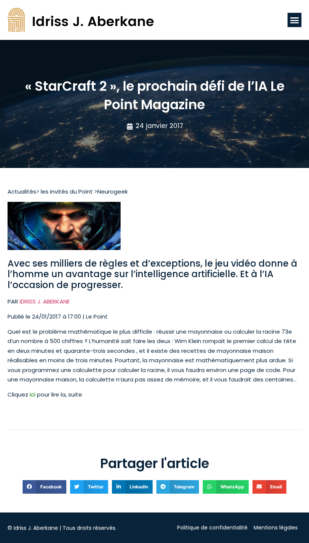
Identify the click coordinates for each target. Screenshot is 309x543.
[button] (295, 20)
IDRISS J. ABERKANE (45, 301)
